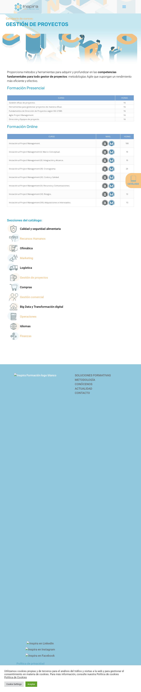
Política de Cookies (15, 677)
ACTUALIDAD (83, 388)
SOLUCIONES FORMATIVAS (93, 375)
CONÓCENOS (83, 384)
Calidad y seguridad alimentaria (40, 228)
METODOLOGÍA (85, 380)
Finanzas (25, 336)
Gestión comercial (32, 297)
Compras (26, 287)
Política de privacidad (31, 663)
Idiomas (25, 326)
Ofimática (26, 248)
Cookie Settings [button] (14, 684)
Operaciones (28, 316)
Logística (26, 267)
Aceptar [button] (31, 684)
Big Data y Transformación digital (41, 306)
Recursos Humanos (33, 238)
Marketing (26, 258)
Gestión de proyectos (34, 277)
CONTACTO (82, 393)
